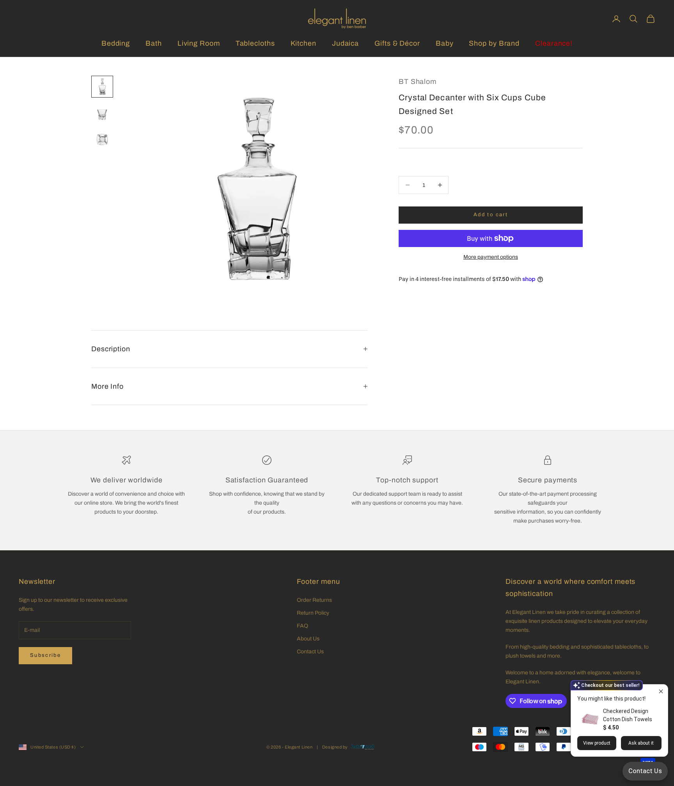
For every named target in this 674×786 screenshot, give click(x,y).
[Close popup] (660, 691)
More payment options (490, 257)
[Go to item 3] (102, 139)
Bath (153, 43)
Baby (445, 43)
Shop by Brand (494, 43)
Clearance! (554, 43)
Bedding (115, 43)
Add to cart (491, 214)
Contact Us (310, 651)
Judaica (345, 43)
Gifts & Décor (397, 43)
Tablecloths (255, 43)
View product (596, 743)
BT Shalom (417, 81)
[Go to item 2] (102, 115)
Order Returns (314, 600)
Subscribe (45, 655)
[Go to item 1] (102, 87)
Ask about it (641, 743)
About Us (308, 639)
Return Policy (313, 613)
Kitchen (303, 43)
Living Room (198, 43)
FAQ (302, 626)
